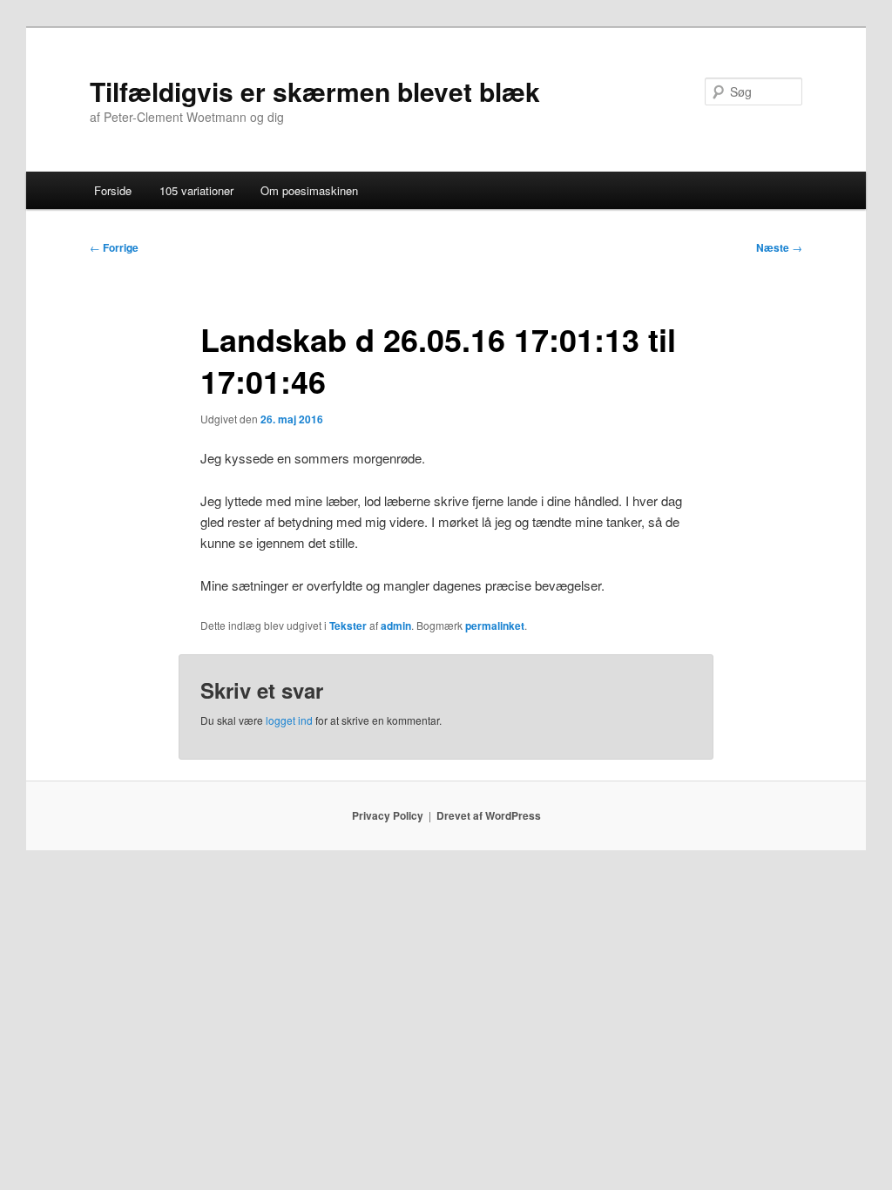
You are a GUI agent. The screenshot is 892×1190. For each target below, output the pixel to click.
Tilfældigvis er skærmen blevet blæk (315, 91)
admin (396, 625)
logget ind (289, 720)
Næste (779, 247)
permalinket (494, 625)
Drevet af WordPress (488, 815)
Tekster (348, 625)
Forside (113, 190)
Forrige (114, 247)
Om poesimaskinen (309, 190)
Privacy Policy (387, 815)
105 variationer (196, 190)
